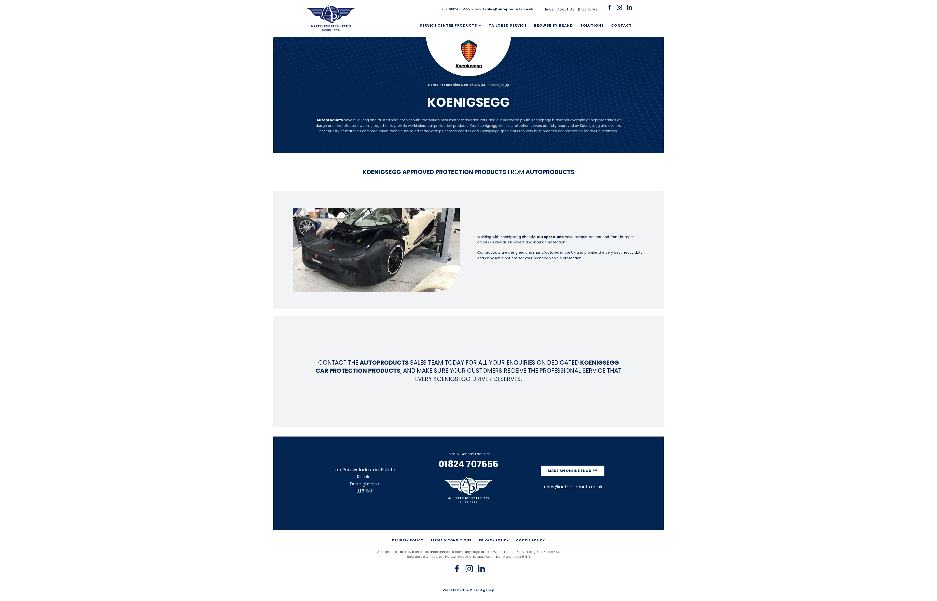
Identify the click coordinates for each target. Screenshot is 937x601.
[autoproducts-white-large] (468, 478)
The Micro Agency (478, 590)
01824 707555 (459, 9)
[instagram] (619, 7)
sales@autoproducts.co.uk (572, 487)
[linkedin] (629, 7)
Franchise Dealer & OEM (463, 84)
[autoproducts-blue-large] (330, 6)
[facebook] (609, 7)
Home (433, 84)
